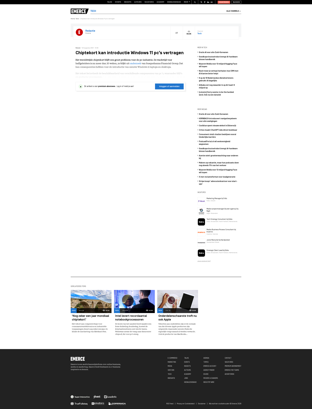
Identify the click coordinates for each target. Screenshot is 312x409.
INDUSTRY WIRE (208, 382)
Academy (160, 2)
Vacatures (149, 2)
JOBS (186, 378)
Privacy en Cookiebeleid (186, 404)
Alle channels (232, 11)
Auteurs (138, 2)
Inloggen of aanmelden (169, 87)
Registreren (224, 2)
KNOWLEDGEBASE (190, 382)
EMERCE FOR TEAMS (232, 370)
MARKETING (172, 362)
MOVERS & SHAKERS (210, 378)
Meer (186, 2)
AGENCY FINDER (208, 370)
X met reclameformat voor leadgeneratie (217, 177)
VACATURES (229, 362)
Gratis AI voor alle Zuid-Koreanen (213, 52)
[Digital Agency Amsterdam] (80, 396)
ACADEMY (187, 374)
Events (118, 2)
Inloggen (236, 2)
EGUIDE (205, 374)
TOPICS (206, 362)
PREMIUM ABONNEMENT (233, 366)
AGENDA (206, 358)
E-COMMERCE (172, 358)
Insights (127, 2)
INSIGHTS (187, 366)
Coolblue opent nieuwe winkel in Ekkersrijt (217, 126)
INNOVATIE (171, 378)
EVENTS (187, 362)
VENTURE (171, 370)
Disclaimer (201, 404)
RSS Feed (169, 404)
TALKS (186, 358)
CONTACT (228, 358)
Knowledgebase (174, 2)
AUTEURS (187, 370)
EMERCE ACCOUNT (209, 366)
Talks (109, 2)
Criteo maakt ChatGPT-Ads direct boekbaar (218, 130)
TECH (169, 374)
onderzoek (135, 64)
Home (73, 19)
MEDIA (170, 366)
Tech (77, 19)
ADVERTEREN (229, 374)
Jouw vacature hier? (204, 261)
